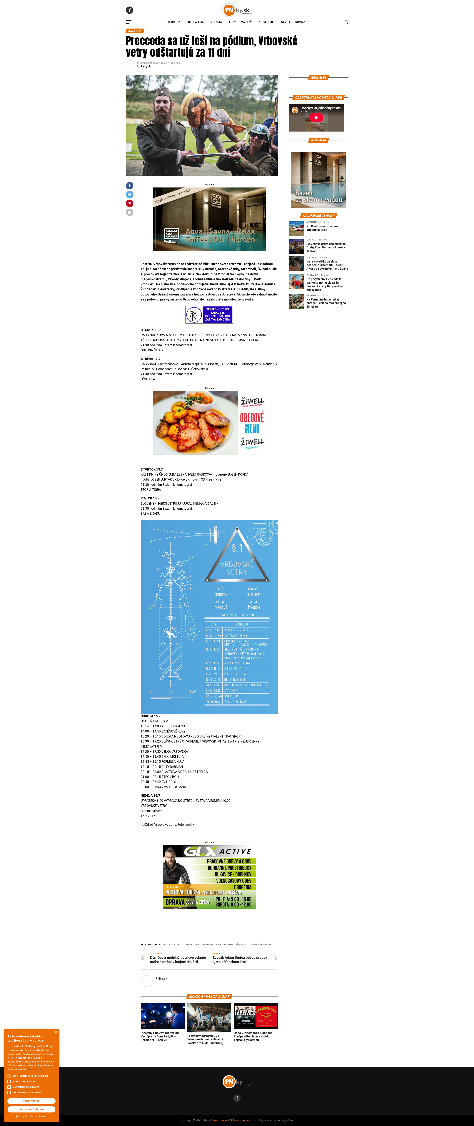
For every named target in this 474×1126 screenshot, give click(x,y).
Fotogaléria (195, 22)
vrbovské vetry (261, 945)
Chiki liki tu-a (224, 945)
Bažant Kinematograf (178, 945)
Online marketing (240, 1120)
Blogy (232, 22)
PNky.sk (285, 22)
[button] (31, 1116)
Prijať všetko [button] (31, 1101)
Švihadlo (242, 945)
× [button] (56, 1032)
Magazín (247, 22)
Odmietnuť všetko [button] (31, 1109)
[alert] (31, 1075)
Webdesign (220, 1120)
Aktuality (174, 22)
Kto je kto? (266, 22)
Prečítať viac (35, 1069)
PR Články (215, 22)
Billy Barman (204, 945)
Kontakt (301, 22)
